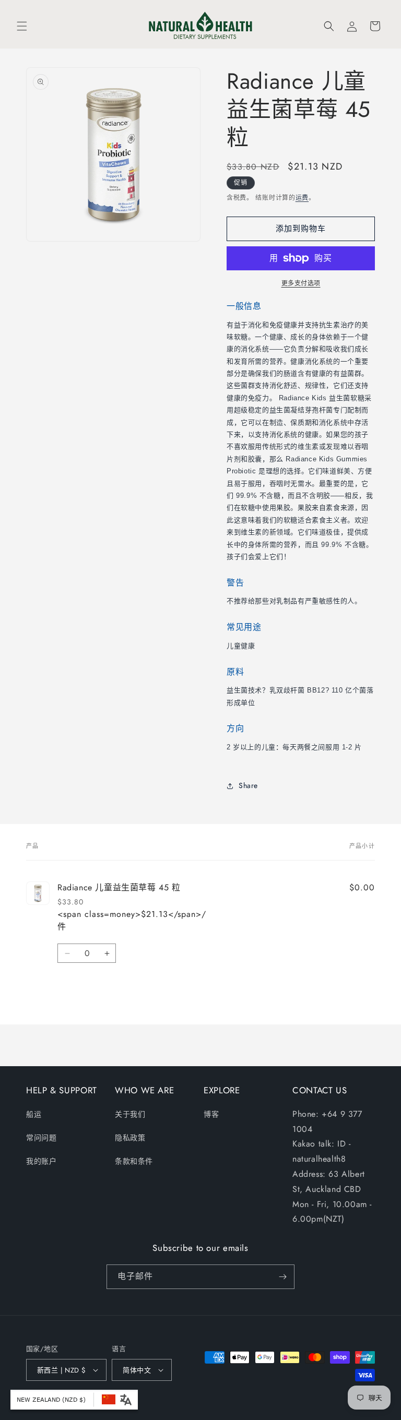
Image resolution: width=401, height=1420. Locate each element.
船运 (33, 1114)
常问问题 (41, 1137)
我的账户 (41, 1161)
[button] (21, 26)
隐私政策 (130, 1137)
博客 (211, 1114)
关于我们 (130, 1114)
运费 (302, 197)
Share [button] (248, 785)
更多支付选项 (301, 283)
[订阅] (282, 1276)
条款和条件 (134, 1161)
